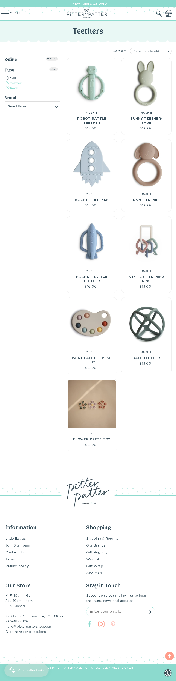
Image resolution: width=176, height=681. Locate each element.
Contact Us (14, 552)
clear (53, 69)
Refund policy (17, 566)
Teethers (15, 83)
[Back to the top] (169, 656)
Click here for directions (25, 631)
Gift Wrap (94, 566)
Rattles (14, 78)
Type (9, 70)
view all (52, 58)
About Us (94, 573)
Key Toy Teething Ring (146, 278)
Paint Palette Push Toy (92, 360)
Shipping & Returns (102, 538)
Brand (10, 97)
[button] (159, 13)
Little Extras (15, 538)
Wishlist (92, 559)
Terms (10, 559)
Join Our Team (17, 545)
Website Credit (123, 668)
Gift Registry (97, 552)
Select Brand (17, 106)
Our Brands (95, 545)
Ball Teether (146, 357)
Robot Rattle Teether (91, 120)
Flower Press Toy (91, 439)
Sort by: (119, 51)
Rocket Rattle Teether (91, 278)
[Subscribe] (148, 612)
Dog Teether (146, 199)
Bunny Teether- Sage (146, 120)
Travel (13, 88)
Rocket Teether (92, 199)
